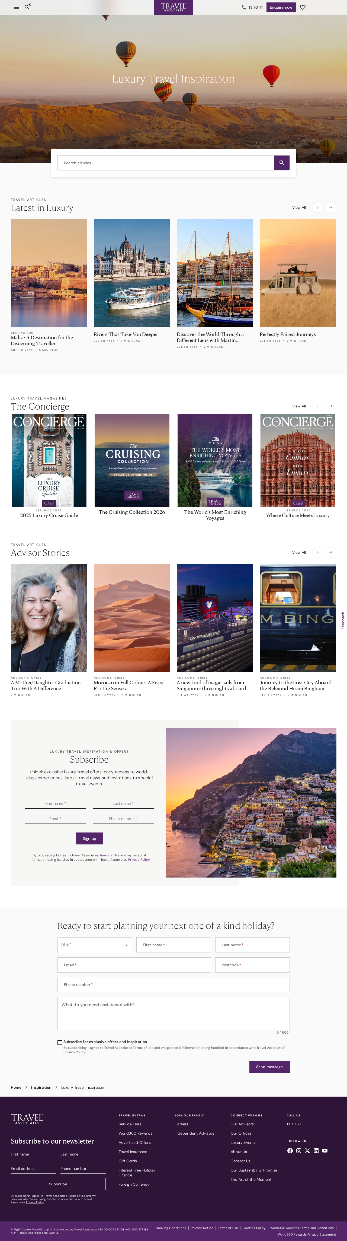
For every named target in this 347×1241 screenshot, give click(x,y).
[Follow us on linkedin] (316, 1151)
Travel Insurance (133, 1151)
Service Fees (130, 1124)
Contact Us (240, 1160)
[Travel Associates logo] (27, 1125)
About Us (239, 1151)
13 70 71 (256, 7)
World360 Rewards (136, 1133)
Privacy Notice (202, 1228)
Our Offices (241, 1133)
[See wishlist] (302, 7)
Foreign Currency (134, 1184)
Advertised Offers (135, 1142)
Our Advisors (242, 1124)
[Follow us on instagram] (298, 1151)
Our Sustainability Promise (254, 1170)
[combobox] (173, 163)
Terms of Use (109, 855)
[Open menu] (16, 7)
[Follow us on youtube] (325, 1151)
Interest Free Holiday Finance (137, 1172)
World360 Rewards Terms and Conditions (302, 1228)
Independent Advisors (194, 1133)
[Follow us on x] (307, 1151)
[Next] (331, 207)
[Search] (27, 7)
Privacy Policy (139, 859)
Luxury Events (243, 1142)
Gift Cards (128, 1160)
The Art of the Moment (251, 1179)
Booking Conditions (171, 1228)
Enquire (281, 7)
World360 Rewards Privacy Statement (307, 1234)
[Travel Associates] (173, 7)
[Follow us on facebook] (290, 1151)
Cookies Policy (254, 1228)
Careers (181, 1124)
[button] (282, 162)
